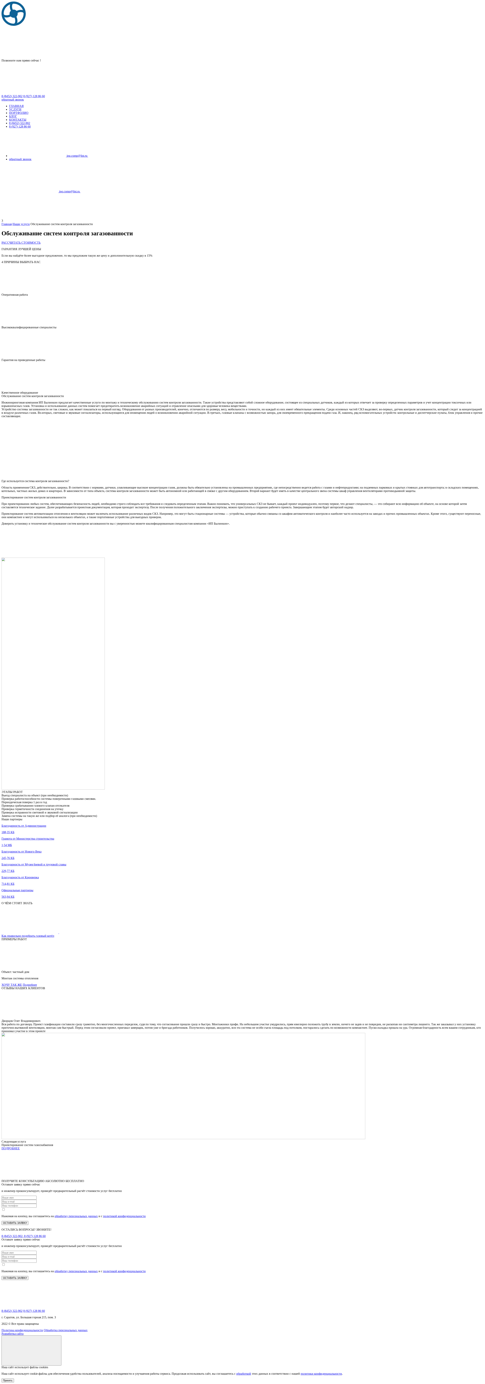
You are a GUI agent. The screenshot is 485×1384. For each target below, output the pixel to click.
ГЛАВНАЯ (16, 106)
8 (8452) (12, 96)
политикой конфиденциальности (124, 1216)
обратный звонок (13, 99)
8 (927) (34, 96)
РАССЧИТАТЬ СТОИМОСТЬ (21, 242)
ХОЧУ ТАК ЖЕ (12, 984)
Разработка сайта (12, 1333)
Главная (7, 224)
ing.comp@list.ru (77, 155)
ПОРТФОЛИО (18, 112)
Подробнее (30, 984)
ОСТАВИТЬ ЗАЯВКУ (15, 1223)
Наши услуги (21, 224)
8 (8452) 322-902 (19, 123)
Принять (8, 1380)
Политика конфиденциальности (22, 1330)
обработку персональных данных (76, 1216)
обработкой (243, 1373)
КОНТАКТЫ (17, 119)
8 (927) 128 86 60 (20, 126)
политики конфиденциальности (321, 1373)
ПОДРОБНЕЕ (11, 1148)
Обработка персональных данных (66, 1330)
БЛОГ (13, 116)
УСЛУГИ (15, 109)
